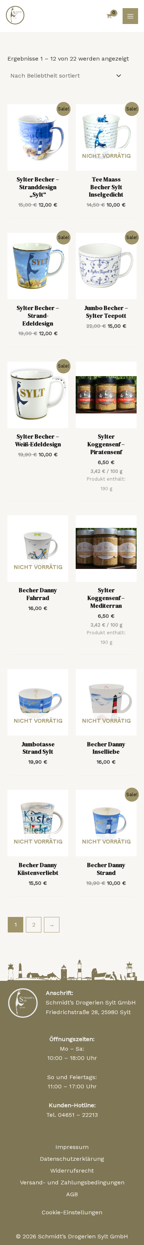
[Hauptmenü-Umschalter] (130, 16)
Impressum (72, 1146)
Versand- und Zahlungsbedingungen (72, 1182)
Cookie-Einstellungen (72, 1212)
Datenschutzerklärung (72, 1158)
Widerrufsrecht (72, 1170)
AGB (72, 1194)
